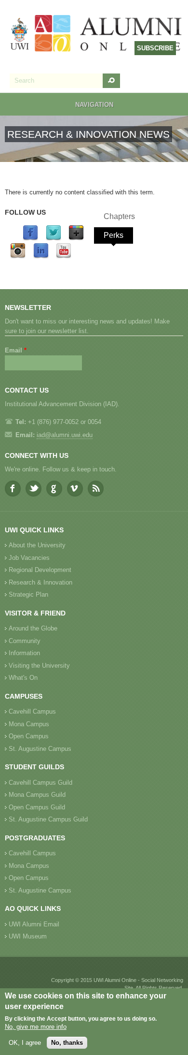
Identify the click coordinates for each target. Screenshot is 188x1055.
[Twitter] (53, 238)
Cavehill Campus (32, 711)
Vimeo (75, 489)
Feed (96, 489)
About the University (37, 545)
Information (24, 653)
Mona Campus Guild (37, 794)
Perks (113, 235)
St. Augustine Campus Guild (48, 819)
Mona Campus (29, 724)
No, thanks (67, 1042)
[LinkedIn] (41, 256)
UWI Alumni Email (34, 924)
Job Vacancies (29, 557)
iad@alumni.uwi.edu (65, 435)
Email (16, 350)
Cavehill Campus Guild (40, 782)
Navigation (94, 104)
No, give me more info (36, 1026)
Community (24, 641)
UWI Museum (28, 936)
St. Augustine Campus (40, 748)
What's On (23, 677)
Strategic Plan (28, 594)
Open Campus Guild (37, 807)
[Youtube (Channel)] (63, 256)
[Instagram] (18, 256)
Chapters (119, 216)
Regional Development (40, 569)
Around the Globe (33, 628)
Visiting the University (39, 665)
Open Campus (29, 736)
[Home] (96, 34)
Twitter (33, 489)
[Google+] (76, 238)
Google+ (54, 489)
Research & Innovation (40, 582)
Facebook (13, 489)
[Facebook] (30, 238)
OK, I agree (25, 1042)
